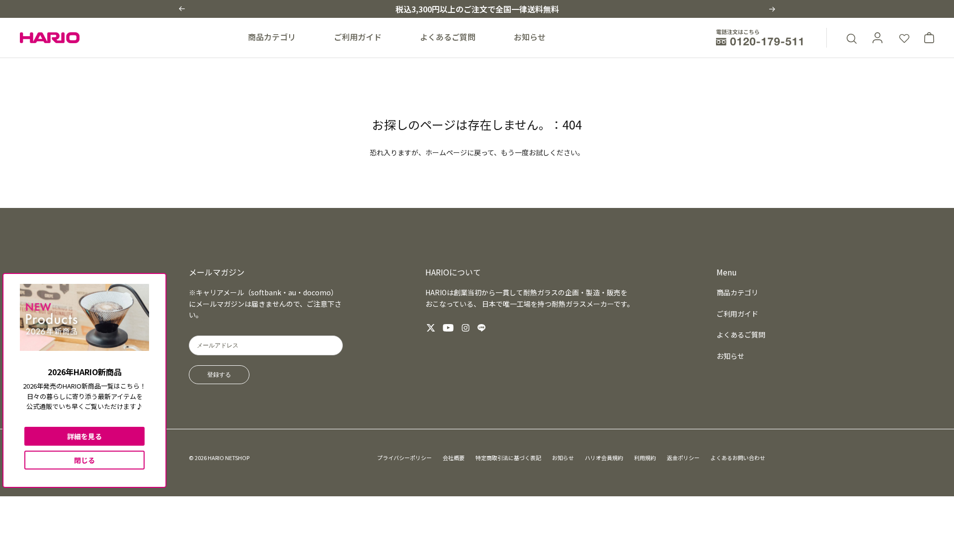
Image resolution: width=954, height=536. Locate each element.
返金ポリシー (683, 458)
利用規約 (645, 458)
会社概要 (454, 458)
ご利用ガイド (358, 37)
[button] (182, 8)
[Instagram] (465, 328)
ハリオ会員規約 (604, 458)
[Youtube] (448, 328)
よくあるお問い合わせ (738, 458)
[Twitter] (430, 328)
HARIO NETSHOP (228, 458)
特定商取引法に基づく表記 (508, 458)
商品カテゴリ (272, 37)
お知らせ (530, 37)
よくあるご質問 (448, 37)
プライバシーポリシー (404, 458)
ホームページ (446, 152)
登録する (219, 374)
